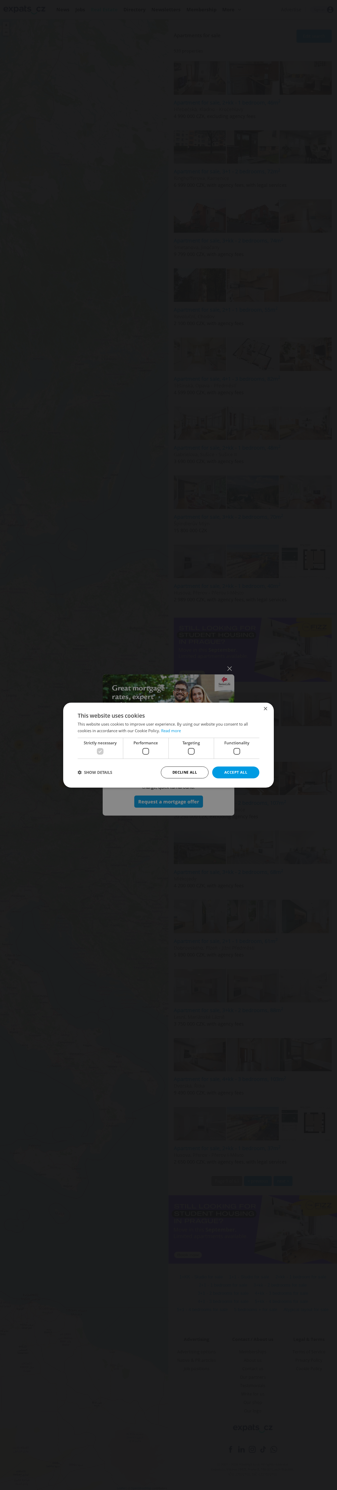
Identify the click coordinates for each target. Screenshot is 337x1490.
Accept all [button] (235, 772)
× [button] (265, 709)
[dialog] (168, 744)
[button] (95, 772)
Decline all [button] (184, 772)
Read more (171, 730)
